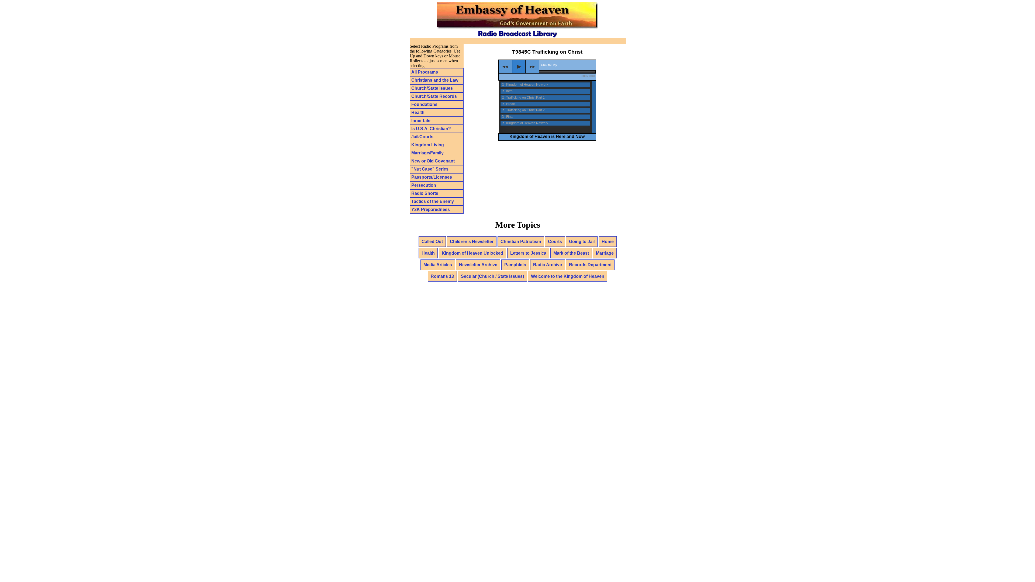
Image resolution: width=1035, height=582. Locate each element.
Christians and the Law (434, 80)
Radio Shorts (424, 193)
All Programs (424, 72)
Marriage (605, 253)
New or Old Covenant (433, 161)
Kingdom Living (427, 145)
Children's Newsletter (472, 241)
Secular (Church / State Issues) (492, 276)
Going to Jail (582, 241)
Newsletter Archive (478, 264)
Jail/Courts (422, 136)
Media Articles (437, 264)
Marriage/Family (427, 153)
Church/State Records (434, 96)
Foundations (424, 104)
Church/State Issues (432, 88)
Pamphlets (515, 264)
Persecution (423, 185)
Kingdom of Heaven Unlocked (472, 253)
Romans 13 (442, 276)
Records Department (590, 264)
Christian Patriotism (521, 241)
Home (608, 241)
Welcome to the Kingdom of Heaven (567, 276)
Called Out (432, 241)
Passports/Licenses (431, 177)
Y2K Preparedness (430, 209)
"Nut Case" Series (429, 169)
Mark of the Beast (571, 253)
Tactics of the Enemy (432, 201)
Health (418, 112)
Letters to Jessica (528, 253)
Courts (555, 241)
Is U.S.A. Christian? (431, 128)
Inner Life (420, 120)
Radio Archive (547, 264)
